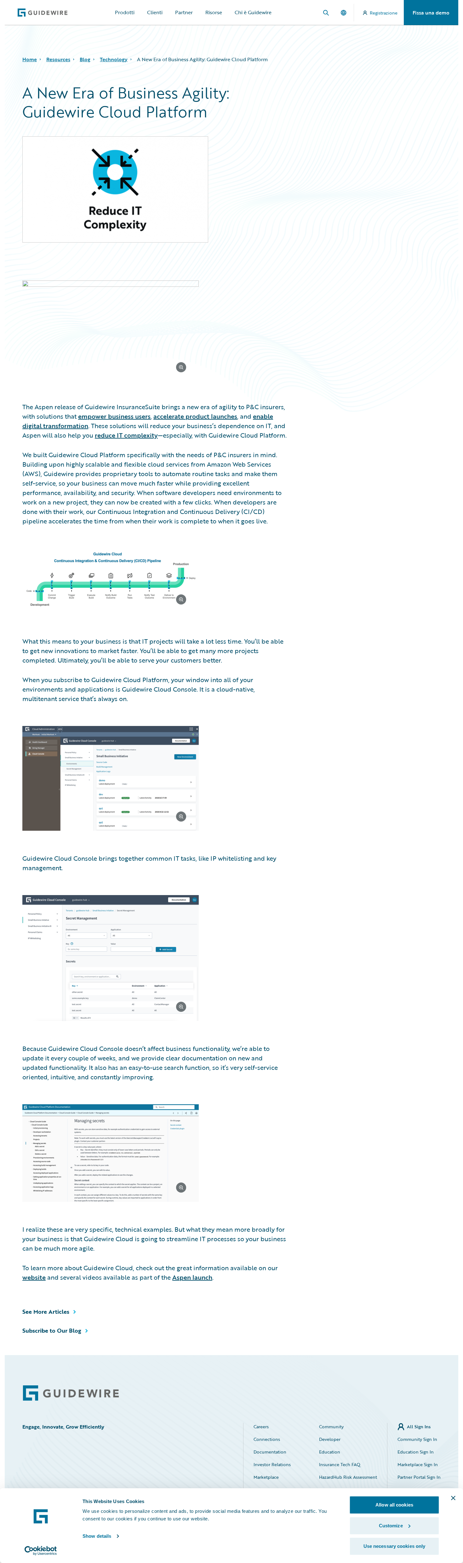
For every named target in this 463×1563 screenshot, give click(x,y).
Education (329, 1451)
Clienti (155, 12)
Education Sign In (415, 1451)
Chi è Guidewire (253, 12)
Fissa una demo (431, 12)
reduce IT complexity (126, 435)
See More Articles (45, 1311)
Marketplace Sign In (417, 1464)
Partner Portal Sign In (419, 1477)
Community (331, 1426)
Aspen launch (192, 1277)
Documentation (270, 1451)
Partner (184, 12)
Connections (267, 1439)
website (34, 1277)
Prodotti (124, 12)
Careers (261, 1426)
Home (29, 59)
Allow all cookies (394, 1504)
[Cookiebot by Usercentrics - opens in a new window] (40, 1550)
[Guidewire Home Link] (70, 1393)
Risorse (213, 12)
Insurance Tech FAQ (339, 1464)
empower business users (114, 416)
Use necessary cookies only (394, 1546)
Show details (97, 1536)
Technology (114, 59)
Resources (58, 59)
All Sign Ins (419, 1426)
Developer (329, 1439)
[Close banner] (453, 1498)
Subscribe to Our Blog (51, 1330)
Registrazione (383, 12)
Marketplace (266, 1477)
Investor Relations (272, 1464)
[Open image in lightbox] (155, 331)
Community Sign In (417, 1439)
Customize (391, 1525)
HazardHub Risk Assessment (348, 1477)
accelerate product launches (195, 416)
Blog (85, 59)
